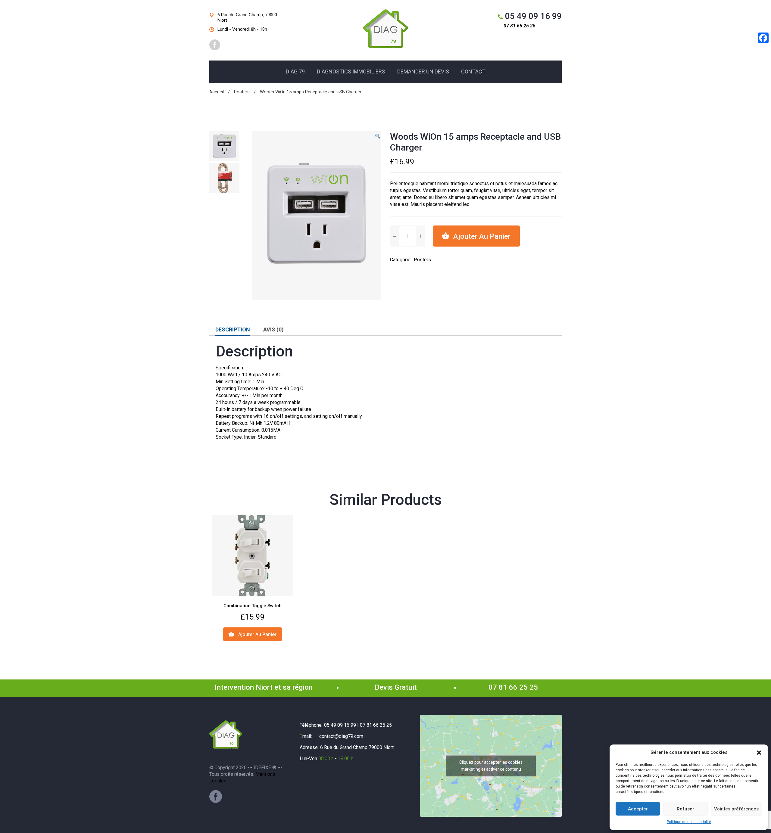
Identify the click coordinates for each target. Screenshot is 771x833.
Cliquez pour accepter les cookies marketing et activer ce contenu (491, 766)
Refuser (685, 809)
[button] (759, 753)
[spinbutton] (407, 236)
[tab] (232, 329)
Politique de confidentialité (689, 822)
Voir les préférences (736, 809)
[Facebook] (215, 796)
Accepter (638, 809)
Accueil (216, 92)
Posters (242, 92)
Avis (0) (273, 329)
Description (232, 329)
